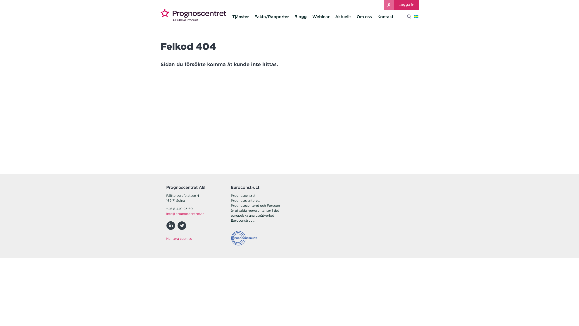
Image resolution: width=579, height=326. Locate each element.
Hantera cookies (179, 238)
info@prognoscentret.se (185, 214)
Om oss (364, 16)
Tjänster (240, 16)
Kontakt (385, 16)
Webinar (321, 16)
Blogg (300, 16)
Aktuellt (343, 16)
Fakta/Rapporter (271, 16)
